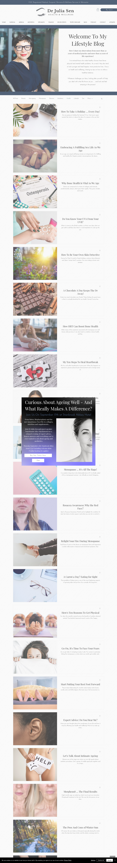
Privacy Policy (67, 860)
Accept (109, 860)
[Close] (115, 860)
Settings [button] (93, 860)
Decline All (101, 860)
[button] (38, 460)
